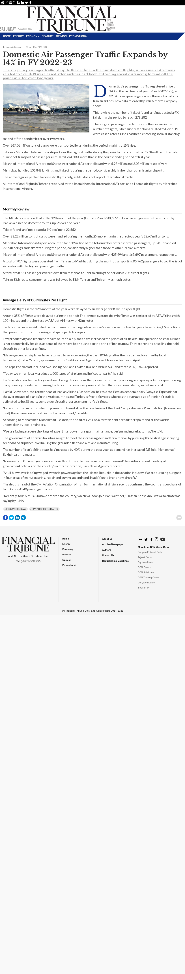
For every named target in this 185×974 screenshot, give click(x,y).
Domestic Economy (14, 47)
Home (2, 2)
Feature (47, 36)
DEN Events (144, 567)
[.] (140, 539)
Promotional (78, 36)
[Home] (71, 19)
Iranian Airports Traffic (45, 509)
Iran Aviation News (16, 509)
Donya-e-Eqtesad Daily (150, 552)
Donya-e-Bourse (146, 582)
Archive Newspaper (113, 544)
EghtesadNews (146, 562)
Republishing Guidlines (115, 560)
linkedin (22, 2)
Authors (106, 549)
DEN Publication (146, 572)
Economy (32, 36)
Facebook (30, 2)
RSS (18, 2)
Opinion (61, 36)
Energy (18, 36)
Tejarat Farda (145, 557)
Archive (14, 2)
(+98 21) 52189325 (30, 561)
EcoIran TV (144, 587)
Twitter (26, 2)
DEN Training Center (148, 577)
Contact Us (10, 2)
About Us (6, 2)
